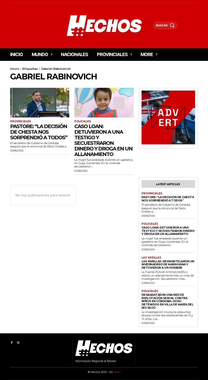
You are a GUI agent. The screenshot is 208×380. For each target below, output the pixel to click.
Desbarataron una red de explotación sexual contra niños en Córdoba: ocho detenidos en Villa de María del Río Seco (168, 301)
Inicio (14, 69)
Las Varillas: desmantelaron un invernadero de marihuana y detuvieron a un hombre (168, 264)
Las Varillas (151, 257)
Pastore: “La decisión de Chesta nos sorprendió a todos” (38, 132)
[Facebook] (11, 343)
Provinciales (20, 121)
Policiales (82, 121)
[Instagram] (18, 343)
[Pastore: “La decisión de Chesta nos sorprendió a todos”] (39, 102)
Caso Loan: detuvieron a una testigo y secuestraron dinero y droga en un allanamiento (103, 140)
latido (117, 371)
